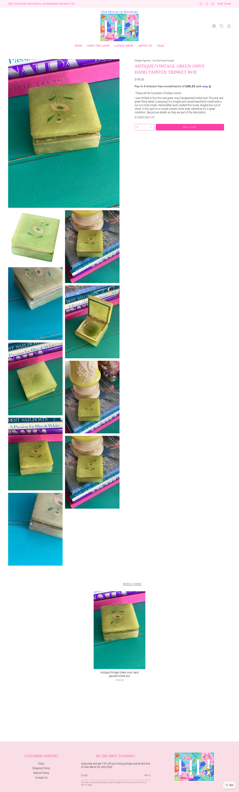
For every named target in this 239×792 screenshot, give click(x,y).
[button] (78, 46)
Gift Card (224, 3)
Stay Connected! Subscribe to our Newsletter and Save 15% (41, 3)
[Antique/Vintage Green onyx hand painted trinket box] (120, 630)
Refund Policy (41, 773)
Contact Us (41, 777)
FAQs (41, 763)
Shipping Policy (41, 768)
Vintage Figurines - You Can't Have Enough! (154, 60)
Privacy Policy (129, 782)
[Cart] (229, 26)
